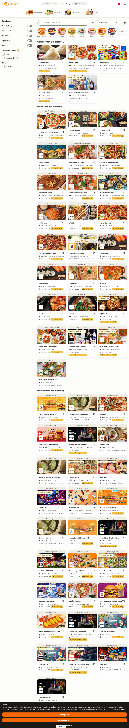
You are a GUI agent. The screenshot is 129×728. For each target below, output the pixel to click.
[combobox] (65, 22)
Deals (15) (9, 54)
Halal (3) (9, 66)
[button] (10, 3)
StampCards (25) (12, 58)
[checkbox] (42, 32)
